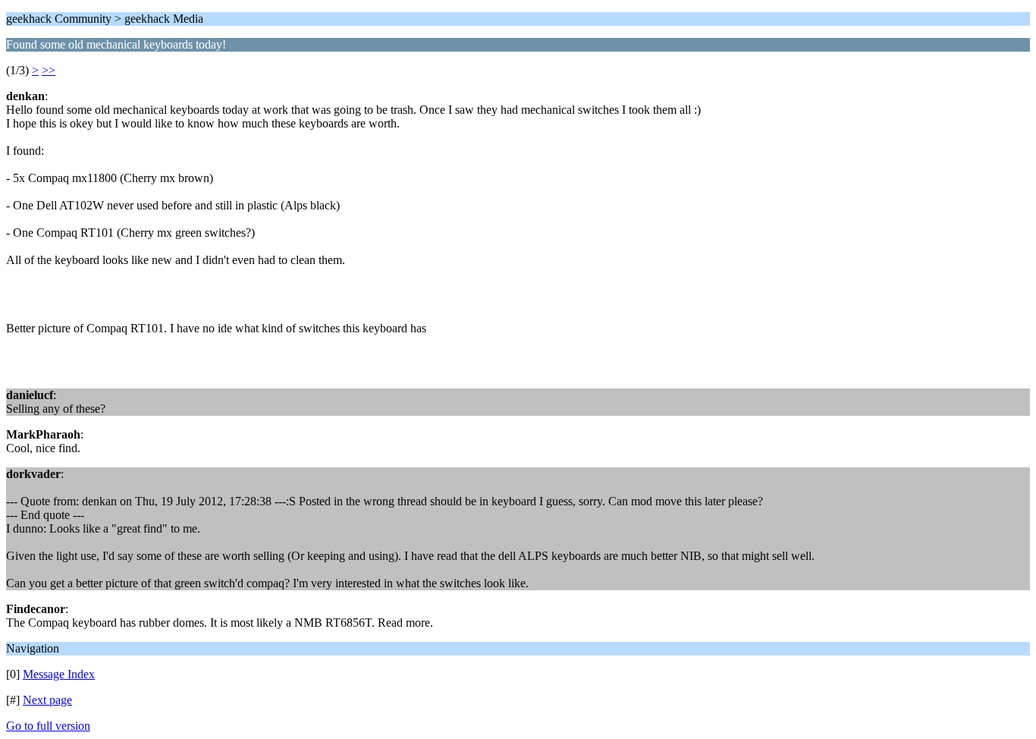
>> (48, 70)
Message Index (59, 674)
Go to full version (48, 725)
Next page (47, 699)
